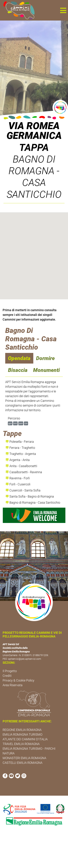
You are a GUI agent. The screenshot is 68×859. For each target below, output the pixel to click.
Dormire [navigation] (45, 358)
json (21, 423)
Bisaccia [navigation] (18, 370)
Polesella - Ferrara (21, 441)
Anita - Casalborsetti (23, 466)
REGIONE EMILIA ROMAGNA (22, 730)
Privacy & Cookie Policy (18, 680)
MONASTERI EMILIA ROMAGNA (24, 758)
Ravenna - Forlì (19, 478)
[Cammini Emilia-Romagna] (17, 10)
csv (26, 423)
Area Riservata (12, 685)
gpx (10, 423)
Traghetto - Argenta (22, 454)
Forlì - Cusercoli (19, 484)
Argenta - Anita (19, 460)
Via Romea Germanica (34, 130)
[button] (63, 10)
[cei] (34, 703)
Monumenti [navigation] (46, 370)
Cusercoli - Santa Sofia (24, 490)
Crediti (7, 675)
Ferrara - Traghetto (22, 448)
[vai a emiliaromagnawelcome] (34, 515)
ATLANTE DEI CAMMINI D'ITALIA (25, 739)
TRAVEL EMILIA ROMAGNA (21, 744)
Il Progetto (10, 671)
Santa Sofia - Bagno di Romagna (31, 496)
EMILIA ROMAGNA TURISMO (22, 734)
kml (15, 423)
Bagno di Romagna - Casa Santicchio (34, 502)
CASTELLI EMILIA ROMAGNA (22, 763)
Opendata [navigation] (19, 358)
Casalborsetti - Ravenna (25, 472)
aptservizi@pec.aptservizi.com (24, 658)
